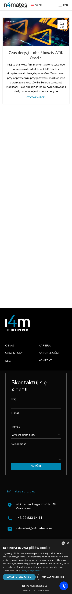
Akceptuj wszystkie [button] (19, 576)
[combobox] (63, 543)
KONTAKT (45, 360)
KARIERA (45, 346)
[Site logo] (15, 5)
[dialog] (36, 566)
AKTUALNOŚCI (49, 353)
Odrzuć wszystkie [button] (53, 576)
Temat (15, 427)
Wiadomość (18, 444)
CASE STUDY (14, 353)
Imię (13, 399)
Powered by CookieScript (36, 590)
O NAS (9, 346)
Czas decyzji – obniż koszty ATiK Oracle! (36, 55)
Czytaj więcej (36, 97)
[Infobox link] (37, 518)
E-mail (15, 413)
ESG (8, 361)
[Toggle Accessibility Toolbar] (64, 586)
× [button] (68, 543)
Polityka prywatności (31, 570)
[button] (36, 586)
